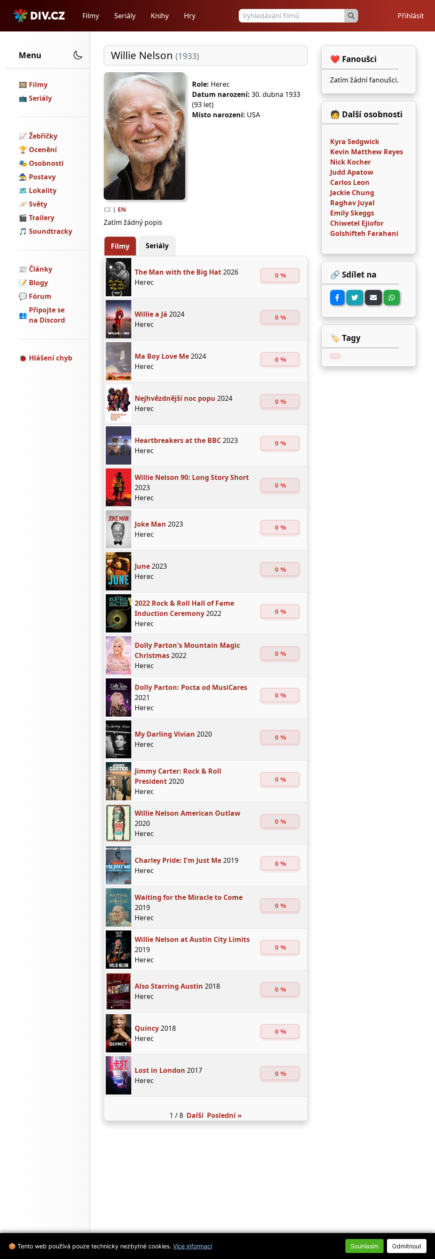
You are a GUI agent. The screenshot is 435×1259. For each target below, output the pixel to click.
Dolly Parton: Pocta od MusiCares (191, 687)
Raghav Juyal (352, 202)
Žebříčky (43, 136)
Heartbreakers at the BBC (178, 440)
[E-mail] (373, 297)
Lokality (42, 190)
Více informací (192, 1246)
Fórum (40, 296)
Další (194, 1115)
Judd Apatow (351, 172)
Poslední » (224, 1115)
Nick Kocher (350, 162)
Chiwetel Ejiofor (357, 223)
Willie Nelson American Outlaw (187, 813)
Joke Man (150, 524)
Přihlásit (411, 15)
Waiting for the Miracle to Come (189, 897)
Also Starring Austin (169, 986)
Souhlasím (364, 1246)
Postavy (42, 176)
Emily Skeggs (352, 213)
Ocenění (43, 149)
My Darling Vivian (165, 734)
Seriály (125, 15)
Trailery (41, 217)
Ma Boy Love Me (162, 356)
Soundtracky (50, 231)
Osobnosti (46, 163)
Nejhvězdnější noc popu (175, 398)
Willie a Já (151, 314)
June (142, 566)
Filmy (90, 15)
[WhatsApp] (392, 297)
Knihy (160, 15)
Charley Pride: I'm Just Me (178, 860)
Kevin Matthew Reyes (366, 151)
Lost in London (160, 1070)
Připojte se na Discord (47, 315)
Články (40, 269)
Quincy (147, 1028)
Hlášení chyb (50, 358)
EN (122, 209)
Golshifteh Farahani (364, 233)
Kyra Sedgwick (354, 141)
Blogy (38, 282)
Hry (189, 15)
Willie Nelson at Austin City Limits (192, 939)
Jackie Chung (352, 192)
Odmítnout (406, 1246)
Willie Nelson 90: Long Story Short (192, 477)
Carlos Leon (350, 182)
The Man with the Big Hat (178, 272)
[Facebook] (337, 297)
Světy (38, 204)
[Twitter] (354, 297)
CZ (107, 209)
